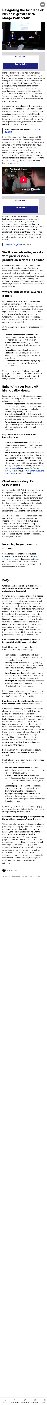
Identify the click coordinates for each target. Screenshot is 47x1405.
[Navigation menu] (42, 4)
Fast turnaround (12, 468)
